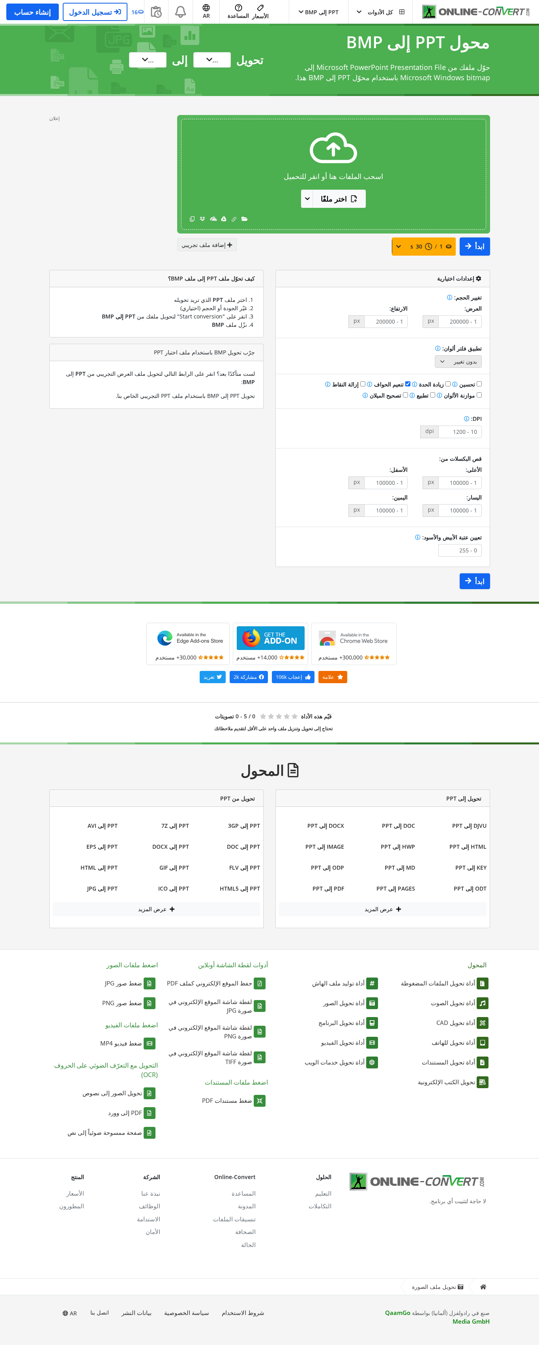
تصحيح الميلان (385, 395)
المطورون (71, 1206)
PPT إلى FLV (244, 867)
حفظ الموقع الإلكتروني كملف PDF (209, 983)
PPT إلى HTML (99, 867)
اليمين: (400, 497)
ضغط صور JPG (123, 983)
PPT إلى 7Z (175, 825)
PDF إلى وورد (125, 1113)
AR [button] (206, 15)
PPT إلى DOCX (170, 846)
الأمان (153, 1232)
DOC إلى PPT (398, 825)
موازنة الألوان (459, 395)
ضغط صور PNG (122, 1003)
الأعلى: (474, 469)
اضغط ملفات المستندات (236, 1082)
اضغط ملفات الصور (132, 965)
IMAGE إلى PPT (324, 846)
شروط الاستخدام (243, 1313)
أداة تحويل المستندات (448, 1062)
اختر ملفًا (334, 198)
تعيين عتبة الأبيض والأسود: (451, 537)
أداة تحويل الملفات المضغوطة (438, 983)
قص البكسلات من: (460, 458)
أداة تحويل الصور (344, 1003)
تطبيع (422, 395)
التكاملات (320, 1206)
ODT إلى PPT (470, 888)
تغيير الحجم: (467, 297)
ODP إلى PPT (327, 867)
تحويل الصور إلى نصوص (112, 1093)
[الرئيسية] (483, 1287)
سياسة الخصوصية (186, 1313)
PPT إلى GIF (174, 867)
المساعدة (238, 15)
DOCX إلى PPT (325, 825)
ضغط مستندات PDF (227, 1100)
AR (72, 1313)
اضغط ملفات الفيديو (131, 1025)
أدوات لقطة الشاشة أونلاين (233, 965)
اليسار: (474, 497)
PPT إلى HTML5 (240, 888)
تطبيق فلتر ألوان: (461, 348)
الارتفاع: (398, 308)
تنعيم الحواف (388, 384)
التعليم (323, 1193)
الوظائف (149, 1206)
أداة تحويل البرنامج (341, 1023)
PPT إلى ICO (173, 888)
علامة (328, 676)
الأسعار (260, 16)
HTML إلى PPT (468, 846)
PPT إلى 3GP (244, 825)
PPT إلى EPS (102, 846)
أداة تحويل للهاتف (453, 1042)
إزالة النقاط (345, 384)
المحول (477, 965)
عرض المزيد (380, 909)
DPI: (476, 418)
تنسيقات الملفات (234, 1219)
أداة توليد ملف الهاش (338, 983)
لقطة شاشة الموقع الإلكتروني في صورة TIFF (210, 1057)
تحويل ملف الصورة (434, 1286)
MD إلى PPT (400, 867)
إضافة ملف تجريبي (204, 245)
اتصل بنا (99, 1312)
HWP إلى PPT (398, 846)
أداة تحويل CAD (455, 1023)
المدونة (247, 1206)
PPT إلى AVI (103, 825)
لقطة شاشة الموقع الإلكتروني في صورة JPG (210, 1006)
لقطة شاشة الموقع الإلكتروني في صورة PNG (210, 1031)
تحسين (467, 384)
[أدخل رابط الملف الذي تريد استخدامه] (234, 219)
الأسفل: (398, 469)
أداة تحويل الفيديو (343, 1042)
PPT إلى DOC (243, 846)
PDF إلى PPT (328, 888)
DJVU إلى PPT (469, 825)
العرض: (473, 308)
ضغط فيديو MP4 (121, 1043)
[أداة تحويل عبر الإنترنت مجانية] (472, 12)
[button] (380, 12)
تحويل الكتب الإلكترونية (446, 1082)
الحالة (248, 1245)
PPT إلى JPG (102, 888)
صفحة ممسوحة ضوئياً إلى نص (104, 1132)
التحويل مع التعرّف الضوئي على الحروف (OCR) (106, 1070)
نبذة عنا (150, 1193)
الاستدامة (148, 1219)
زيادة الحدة (431, 384)
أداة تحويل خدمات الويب (335, 1062)
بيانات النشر (137, 1313)
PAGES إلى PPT (395, 888)
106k (289, 676)
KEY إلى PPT (471, 867)
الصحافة (245, 1232)
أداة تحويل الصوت (453, 1003)
